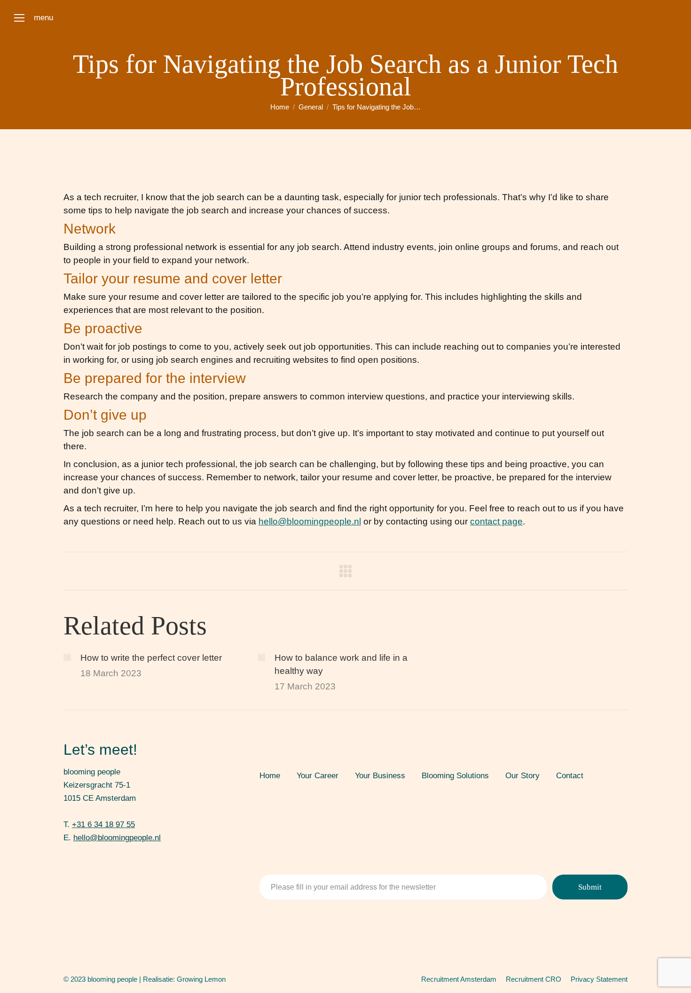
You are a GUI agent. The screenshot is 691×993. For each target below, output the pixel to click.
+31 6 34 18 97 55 (103, 824)
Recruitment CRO (533, 979)
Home (269, 775)
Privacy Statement (599, 979)
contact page (496, 521)
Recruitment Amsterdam (458, 979)
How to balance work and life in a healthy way (341, 664)
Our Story (522, 775)
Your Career (317, 775)
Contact (569, 775)
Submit (590, 887)
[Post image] (67, 657)
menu (43, 17)
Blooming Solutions (455, 775)
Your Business (380, 775)
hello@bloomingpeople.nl (310, 521)
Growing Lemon (201, 979)
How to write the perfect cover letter (151, 658)
